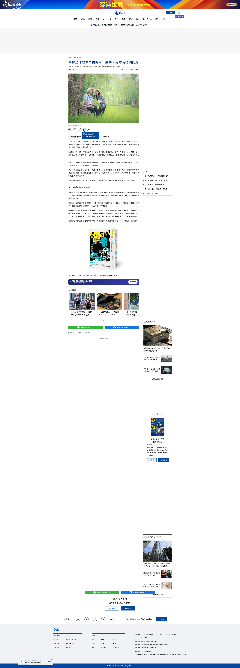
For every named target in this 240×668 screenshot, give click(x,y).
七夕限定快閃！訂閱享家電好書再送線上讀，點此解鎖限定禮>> (125, 25)
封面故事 (150, 445)
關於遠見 (56, 640)
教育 (123, 19)
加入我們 (56, 647)
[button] (136, 302)
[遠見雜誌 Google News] (112, 619)
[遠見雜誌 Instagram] (95, 619)
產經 (116, 19)
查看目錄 (151, 460)
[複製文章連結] (80, 129)
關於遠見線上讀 (71, 640)
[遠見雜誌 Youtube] (103, 619)
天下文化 (159, 635)
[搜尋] (185, 12)
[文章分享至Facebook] (75, 129)
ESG (137, 19)
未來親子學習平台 (172, 635)
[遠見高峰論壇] (12, 4)
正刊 (154, 414)
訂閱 (170, 13)
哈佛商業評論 (148, 635)
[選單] (54, 12)
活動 (164, 19)
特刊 (161, 414)
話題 (83, 19)
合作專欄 (116, 647)
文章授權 (56, 643)
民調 (131, 19)
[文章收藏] (84, 130)
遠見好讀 (71, 69)
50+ (136, 637)
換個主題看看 (159, 379)
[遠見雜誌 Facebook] (86, 619)
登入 (84, 136)
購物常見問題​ (70, 643)
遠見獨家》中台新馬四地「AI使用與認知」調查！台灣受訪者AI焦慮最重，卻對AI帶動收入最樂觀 (157, 451)
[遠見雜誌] (120, 12)
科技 (109, 19)
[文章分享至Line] (70, 129)
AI (103, 19)
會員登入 (112, 608)
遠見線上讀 (147, 19)
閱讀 (71, 332)
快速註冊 (128, 608)
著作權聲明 (138, 651)
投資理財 (81, 58)
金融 (97, 19)
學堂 (157, 19)
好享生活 (104, 647)
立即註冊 (161, 619)
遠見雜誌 (138, 635)
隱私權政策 (148, 651)
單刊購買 (164, 460)
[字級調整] (88, 129)
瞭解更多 (232, 5)
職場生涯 (88, 332)
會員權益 (69, 647)
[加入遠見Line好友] (78, 619)
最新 (76, 19)
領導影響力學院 (146, 637)
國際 (90, 19)
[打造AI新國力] (157, 427)
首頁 (69, 58)
